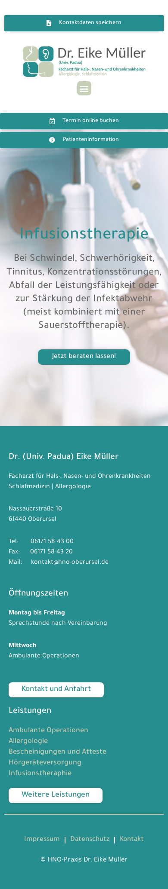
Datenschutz (89, 839)
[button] (84, 88)
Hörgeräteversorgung (45, 763)
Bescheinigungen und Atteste (57, 752)
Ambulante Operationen (48, 731)
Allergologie (28, 741)
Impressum (42, 839)
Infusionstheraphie (40, 774)
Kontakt (132, 839)
